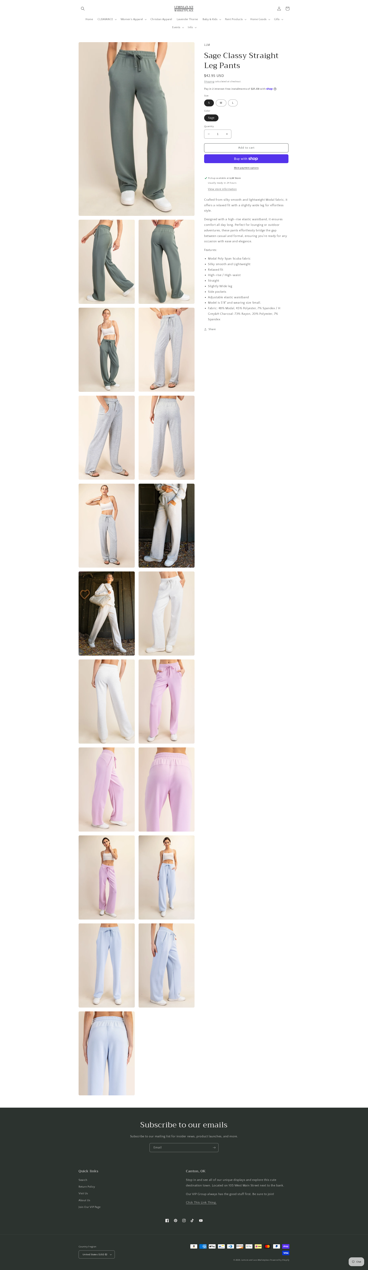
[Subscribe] (214, 1147)
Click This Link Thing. (201, 1202)
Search (83, 1180)
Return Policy (87, 1186)
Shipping (209, 81)
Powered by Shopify (279, 1260)
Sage (211, 117)
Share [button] (212, 329)
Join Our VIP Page (89, 1207)
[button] (83, 8)
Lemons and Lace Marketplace (255, 1260)
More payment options (246, 168)
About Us (84, 1200)
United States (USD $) (95, 1254)
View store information (222, 189)
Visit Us (83, 1193)
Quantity (209, 126)
